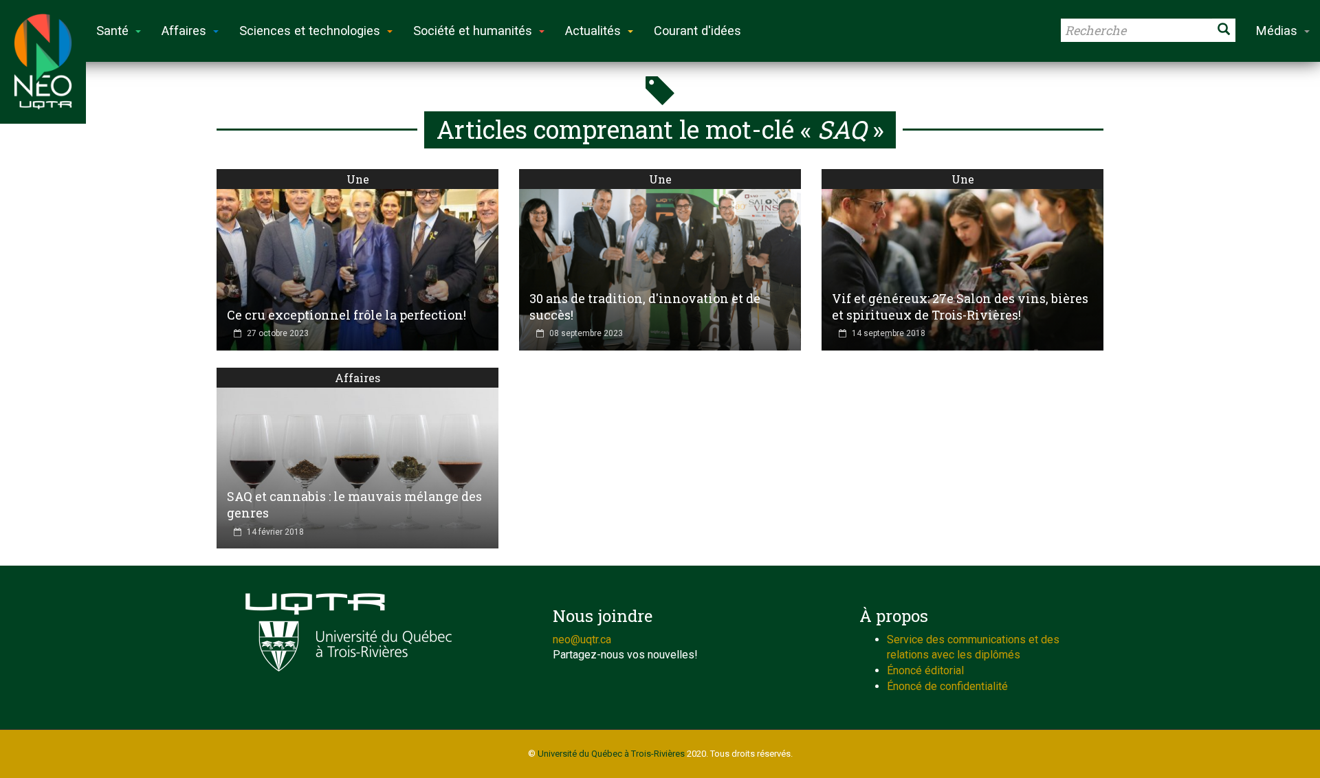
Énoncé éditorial (925, 670)
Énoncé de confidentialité (947, 686)
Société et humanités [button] (472, 30)
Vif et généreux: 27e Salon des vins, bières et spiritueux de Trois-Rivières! (960, 306)
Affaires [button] (184, 30)
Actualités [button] (593, 30)
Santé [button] (112, 30)
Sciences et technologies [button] (309, 30)
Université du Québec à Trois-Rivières (611, 753)
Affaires (357, 377)
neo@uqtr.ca (582, 639)
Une (357, 179)
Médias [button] (1276, 30)
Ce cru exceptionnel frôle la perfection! (346, 315)
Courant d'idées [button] (697, 30)
